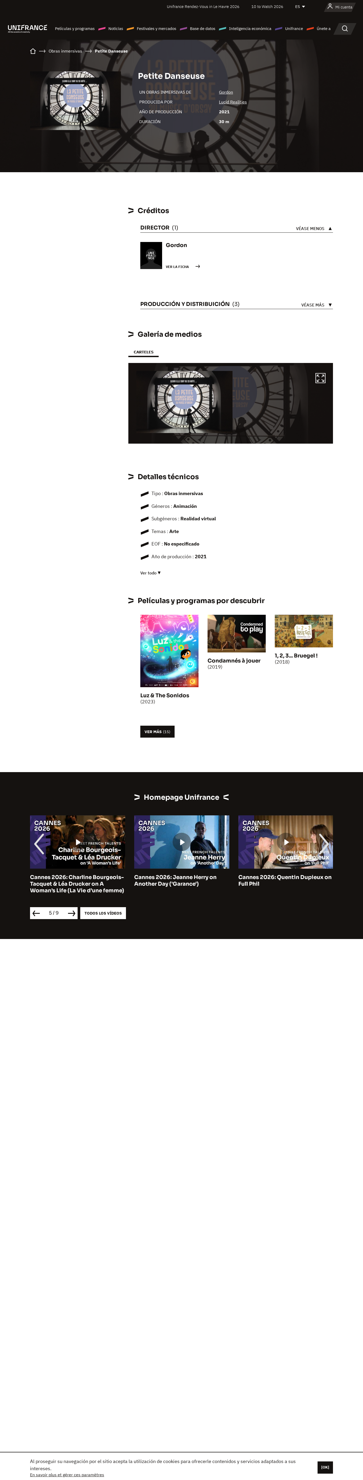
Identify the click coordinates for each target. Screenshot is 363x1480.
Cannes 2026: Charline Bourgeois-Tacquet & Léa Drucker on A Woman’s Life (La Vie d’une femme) (77, 884)
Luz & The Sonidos (164, 695)
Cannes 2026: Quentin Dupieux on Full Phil (285, 880)
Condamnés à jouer (234, 660)
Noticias (115, 28)
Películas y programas (75, 28)
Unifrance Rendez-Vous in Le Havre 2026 (203, 6)
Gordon (226, 92)
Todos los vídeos (103, 913)
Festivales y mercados (156, 28)
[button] (320, 379)
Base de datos (202, 28)
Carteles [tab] (143, 351)
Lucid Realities (233, 102)
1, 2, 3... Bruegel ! (296, 655)
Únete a (324, 28)
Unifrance (294, 28)
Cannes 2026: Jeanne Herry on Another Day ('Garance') (175, 880)
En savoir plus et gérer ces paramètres (67, 1474)
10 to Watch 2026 (267, 6)
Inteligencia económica (250, 28)
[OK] (325, 1467)
